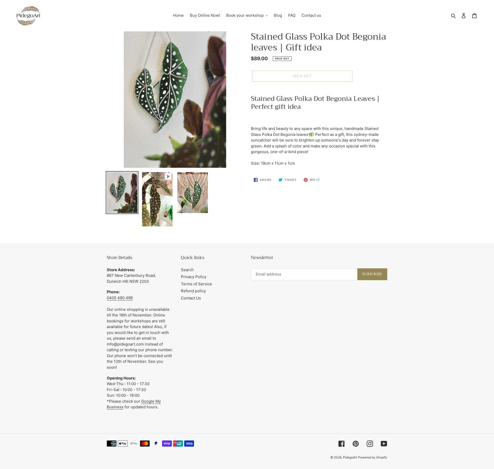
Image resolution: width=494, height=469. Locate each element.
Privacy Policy (193, 276)
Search (187, 269)
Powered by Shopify (372, 457)
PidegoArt (350, 457)
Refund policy (193, 290)
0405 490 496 (120, 297)
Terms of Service (196, 283)
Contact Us (191, 298)
